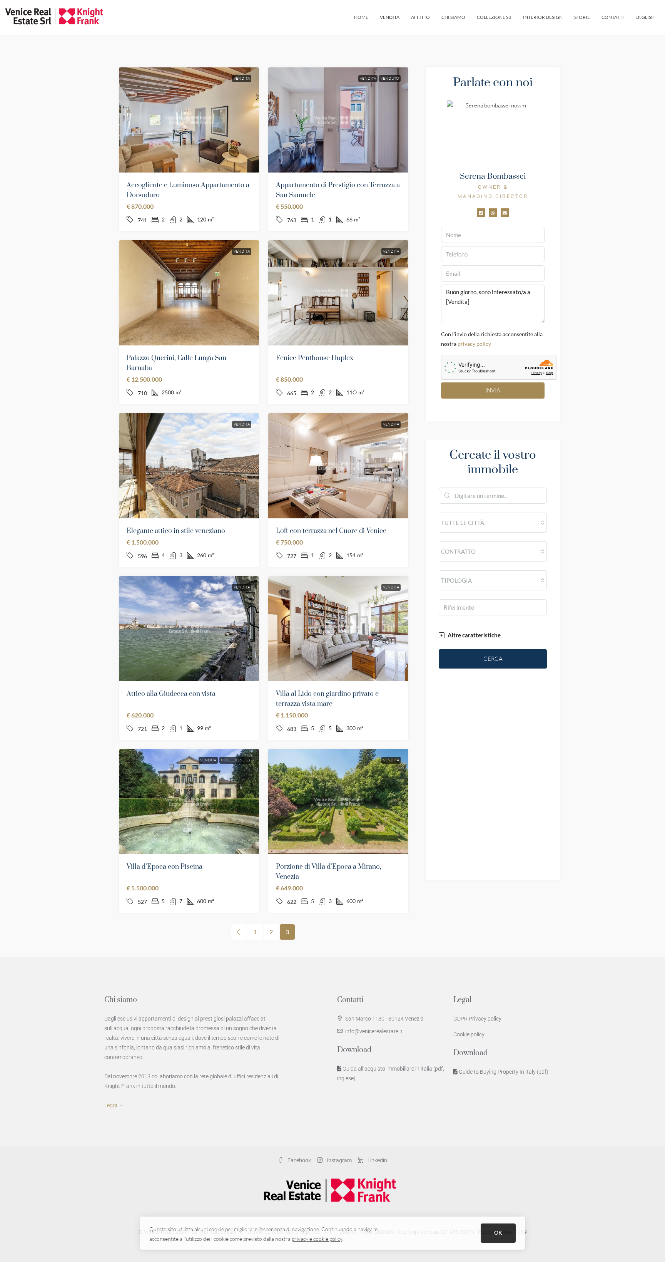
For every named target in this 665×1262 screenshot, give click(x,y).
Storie (582, 17)
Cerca (493, 658)
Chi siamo (453, 17)
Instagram (339, 1160)
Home (361, 17)
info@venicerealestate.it (374, 1031)
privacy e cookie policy (317, 1238)
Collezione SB (494, 17)
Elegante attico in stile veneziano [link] (176, 531)
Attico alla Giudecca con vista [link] (171, 694)
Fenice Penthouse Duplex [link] (314, 358)
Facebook (298, 1160)
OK (498, 1233)
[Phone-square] (481, 212)
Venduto (390, 78)
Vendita (389, 17)
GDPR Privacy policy (477, 1019)
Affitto (420, 17)
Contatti (613, 17)
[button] (493, 635)
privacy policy (474, 343)
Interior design (543, 17)
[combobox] (493, 523)
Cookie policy (469, 1034)
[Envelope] (505, 212)
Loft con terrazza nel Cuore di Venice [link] (331, 531)
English (645, 17)
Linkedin (376, 1160)
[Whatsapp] (493, 212)
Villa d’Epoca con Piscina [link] (164, 867)
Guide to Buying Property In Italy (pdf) (503, 1072)
